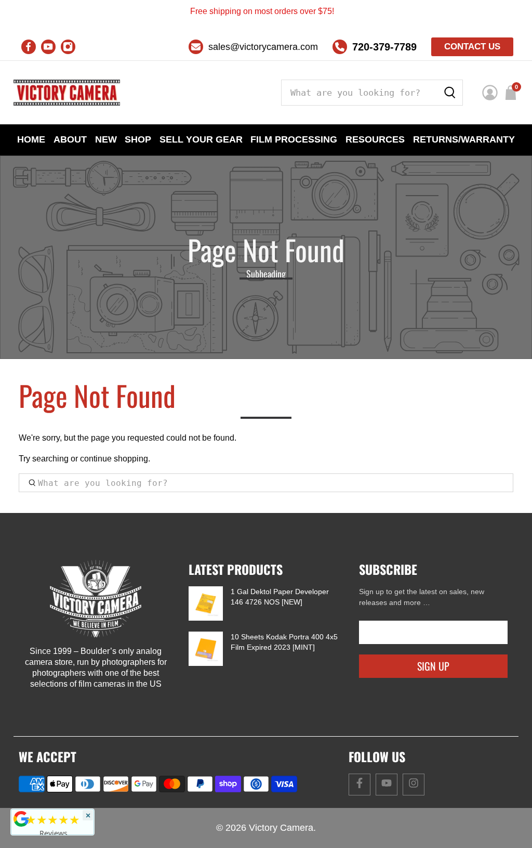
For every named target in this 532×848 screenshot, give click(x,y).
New (106, 139)
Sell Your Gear (201, 139)
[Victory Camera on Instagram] (68, 47)
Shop (138, 139)
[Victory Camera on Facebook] (28, 47)
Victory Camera (281, 828)
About (70, 139)
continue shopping (114, 458)
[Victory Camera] (67, 93)
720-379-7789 (384, 47)
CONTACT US (472, 47)
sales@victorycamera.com (263, 47)
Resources (375, 139)
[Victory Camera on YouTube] (48, 47)
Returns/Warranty (464, 139)
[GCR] (21, 819)
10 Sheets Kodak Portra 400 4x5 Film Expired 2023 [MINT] (284, 642)
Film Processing (293, 139)
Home (31, 139)
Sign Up (433, 666)
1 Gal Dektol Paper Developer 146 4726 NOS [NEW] (280, 596)
